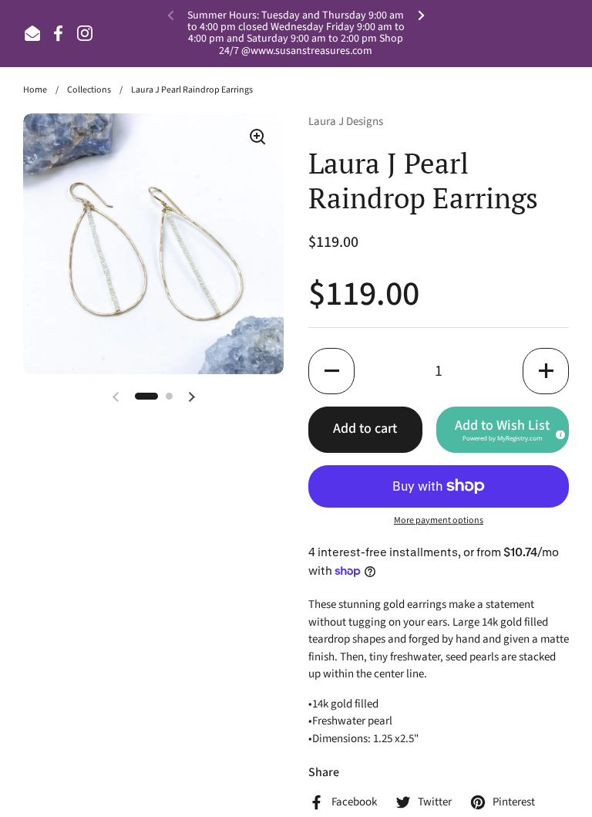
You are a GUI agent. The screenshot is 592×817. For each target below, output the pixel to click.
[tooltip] (558, 432)
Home (35, 89)
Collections (89, 89)
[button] (331, 371)
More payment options (438, 520)
